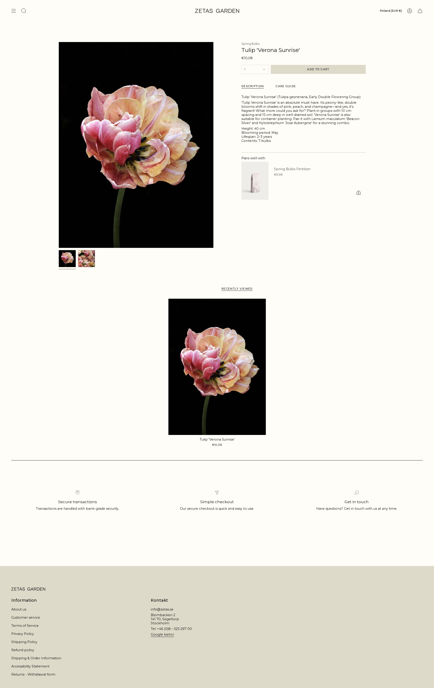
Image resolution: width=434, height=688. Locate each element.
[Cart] (420, 11)
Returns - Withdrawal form (33, 674)
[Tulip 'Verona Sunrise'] (217, 367)
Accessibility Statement (30, 666)
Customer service (25, 617)
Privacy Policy (22, 634)
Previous (58, 145)
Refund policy (22, 650)
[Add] (358, 192)
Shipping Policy (24, 642)
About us (18, 609)
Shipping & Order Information (36, 658)
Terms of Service (25, 626)
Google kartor (162, 634)
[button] (24, 11)
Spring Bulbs (250, 43)
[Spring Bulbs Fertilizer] (255, 181)
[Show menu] (13, 11)
